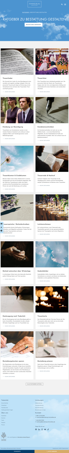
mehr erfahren (10, 92)
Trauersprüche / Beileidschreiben (16, 224)
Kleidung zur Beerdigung (13, 127)
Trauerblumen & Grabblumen (14, 175)
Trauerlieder (8, 78)
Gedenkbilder (43, 271)
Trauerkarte (42, 316)
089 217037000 (40, 415)
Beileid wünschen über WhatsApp (16, 271)
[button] (51, 451)
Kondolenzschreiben (46, 127)
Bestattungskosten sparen (13, 361)
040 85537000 (40, 420)
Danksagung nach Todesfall (14, 316)
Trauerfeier (42, 78)
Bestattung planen (45, 361)
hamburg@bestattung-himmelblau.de (46, 422)
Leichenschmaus (44, 224)
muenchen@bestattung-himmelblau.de (46, 417)
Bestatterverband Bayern (24, 437)
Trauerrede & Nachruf (46, 175)
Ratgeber (25, 12)
